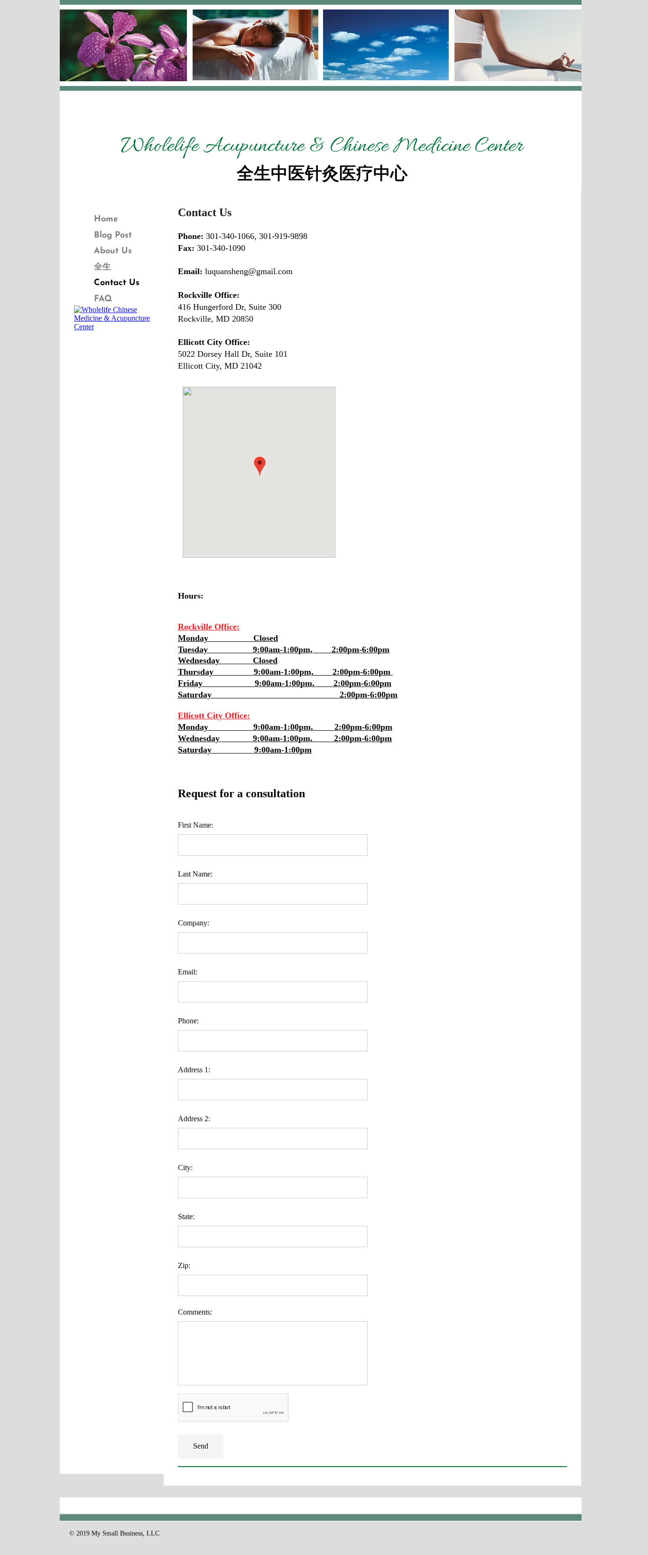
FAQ (103, 299)
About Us (113, 251)
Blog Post (113, 235)
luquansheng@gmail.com (249, 271)
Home (106, 219)
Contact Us (116, 283)
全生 (102, 267)
